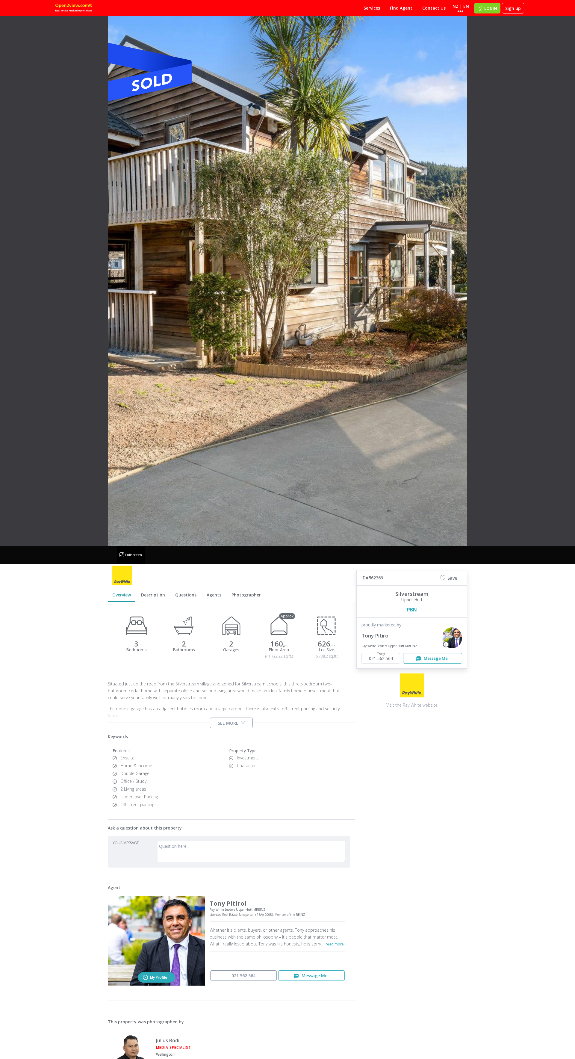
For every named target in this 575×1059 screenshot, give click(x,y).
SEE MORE (228, 723)
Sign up (513, 8)
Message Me (435, 658)
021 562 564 (243, 975)
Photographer (246, 595)
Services (372, 8)
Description (153, 595)
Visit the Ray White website (412, 705)
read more (335, 944)
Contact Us (434, 8)
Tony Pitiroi (375, 635)
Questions (185, 595)
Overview (121, 595)
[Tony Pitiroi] (452, 637)
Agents (214, 595)
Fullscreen (133, 554)
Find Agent (401, 8)
